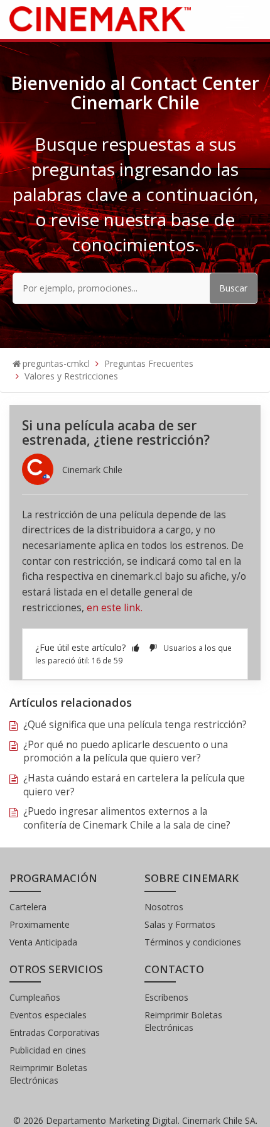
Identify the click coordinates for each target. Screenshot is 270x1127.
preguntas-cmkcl (56, 363)
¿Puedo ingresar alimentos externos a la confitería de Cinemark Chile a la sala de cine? (126, 818)
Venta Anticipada (43, 942)
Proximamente (39, 924)
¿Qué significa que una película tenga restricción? (135, 724)
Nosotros (163, 907)
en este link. (115, 607)
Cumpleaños (34, 997)
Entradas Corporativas (54, 1032)
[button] (135, 647)
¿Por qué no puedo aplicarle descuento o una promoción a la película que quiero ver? (125, 751)
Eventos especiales (48, 1015)
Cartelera (27, 907)
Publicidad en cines (47, 1050)
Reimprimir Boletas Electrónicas (48, 1074)
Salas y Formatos (179, 924)
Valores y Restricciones (71, 376)
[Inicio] (100, 18)
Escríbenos (166, 997)
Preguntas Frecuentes (148, 363)
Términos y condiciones (192, 942)
